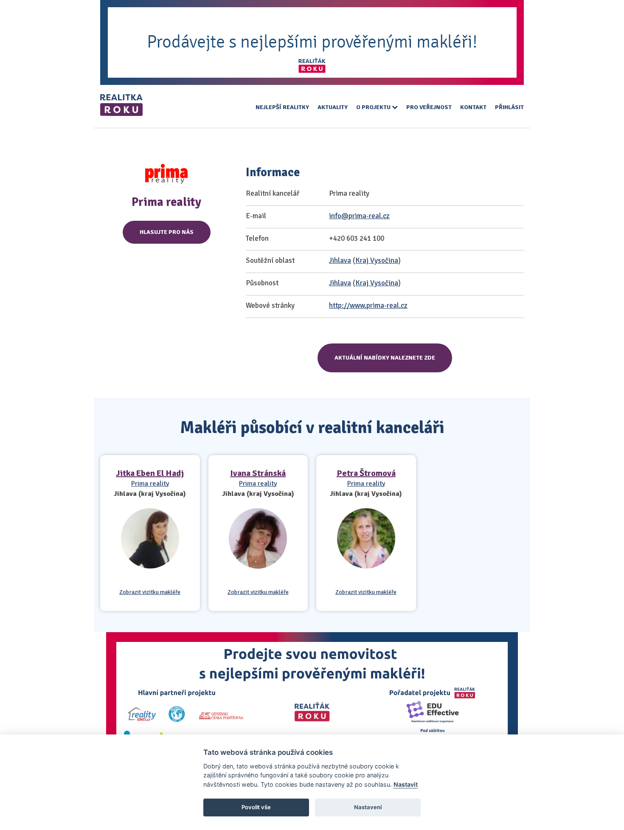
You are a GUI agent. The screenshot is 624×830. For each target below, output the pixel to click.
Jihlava (340, 260)
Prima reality (150, 483)
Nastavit (406, 784)
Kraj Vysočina (376, 260)
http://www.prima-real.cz (368, 305)
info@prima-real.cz (359, 215)
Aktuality (333, 107)
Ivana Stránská (258, 473)
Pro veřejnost (429, 107)
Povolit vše (256, 807)
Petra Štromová (366, 473)
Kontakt (473, 107)
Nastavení (368, 807)
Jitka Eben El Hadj (150, 473)
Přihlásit (509, 107)
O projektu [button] (374, 107)
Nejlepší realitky (282, 107)
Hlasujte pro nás (167, 232)
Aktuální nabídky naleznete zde (384, 357)
